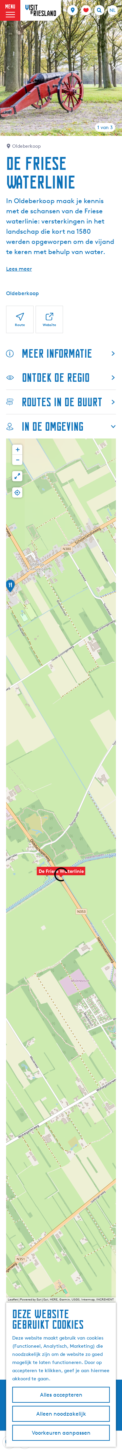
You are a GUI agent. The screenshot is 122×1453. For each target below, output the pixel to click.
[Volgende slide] (114, 68)
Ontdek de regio (55, 377)
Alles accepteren (61, 1395)
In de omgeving (52, 426)
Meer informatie (57, 353)
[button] (10, 588)
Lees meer (19, 269)
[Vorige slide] (8, 68)
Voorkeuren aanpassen (61, 1433)
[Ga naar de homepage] (40, 10)
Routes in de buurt (62, 402)
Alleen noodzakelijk (61, 1414)
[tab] (105, 127)
